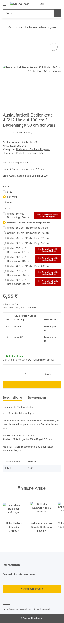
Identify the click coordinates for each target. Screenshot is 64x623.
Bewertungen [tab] (37, 397)
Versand (31, 307)
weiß (9, 202)
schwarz (12, 196)
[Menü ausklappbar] (4, 3)
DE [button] (42, 3)
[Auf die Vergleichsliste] (54, 47)
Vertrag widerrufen (32, 588)
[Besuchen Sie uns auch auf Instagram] (6, 601)
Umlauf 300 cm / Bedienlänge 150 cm (28, 243)
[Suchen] (57, 13)
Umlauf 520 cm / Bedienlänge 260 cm (33, 273)
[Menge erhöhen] (57, 374)
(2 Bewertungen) (22, 132)
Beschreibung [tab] (12, 397)
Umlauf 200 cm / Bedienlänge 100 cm (28, 232)
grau (9, 191)
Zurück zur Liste (14, 27)
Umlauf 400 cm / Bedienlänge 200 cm (28, 266)
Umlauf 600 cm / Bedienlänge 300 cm (33, 282)
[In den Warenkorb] (6, 38)
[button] (52, 3)
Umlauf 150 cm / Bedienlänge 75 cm (27, 227)
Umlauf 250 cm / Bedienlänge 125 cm (28, 238)
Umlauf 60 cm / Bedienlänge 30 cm (32, 215)
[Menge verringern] (7, 374)
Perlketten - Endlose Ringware (33, 149)
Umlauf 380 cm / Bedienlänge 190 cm (33, 259)
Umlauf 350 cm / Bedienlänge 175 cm (33, 250)
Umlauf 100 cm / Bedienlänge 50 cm (28, 222)
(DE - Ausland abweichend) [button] (40, 360)
